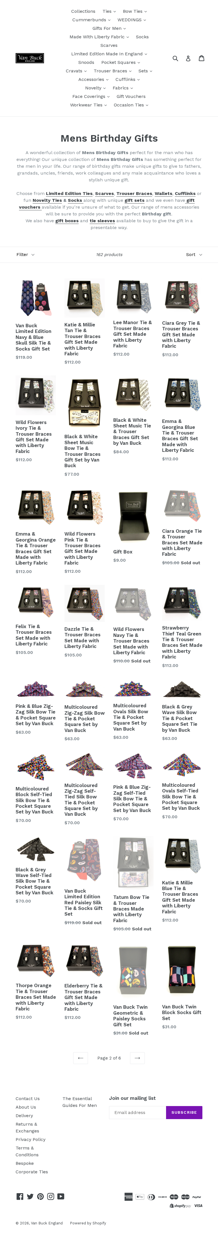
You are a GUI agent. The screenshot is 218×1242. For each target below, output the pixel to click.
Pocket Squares (119, 62)
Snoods (86, 62)
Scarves (109, 45)
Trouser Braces (111, 71)
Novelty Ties (47, 200)
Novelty (94, 88)
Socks (142, 36)
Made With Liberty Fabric (98, 36)
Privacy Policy (30, 1139)
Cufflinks (126, 79)
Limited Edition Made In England (107, 53)
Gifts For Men (108, 28)
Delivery (24, 1115)
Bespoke (25, 1163)
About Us (26, 1107)
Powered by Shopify (88, 1223)
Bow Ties (133, 11)
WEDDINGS (130, 19)
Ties (107, 11)
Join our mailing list (132, 1098)
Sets (144, 71)
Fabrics (121, 88)
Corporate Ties (32, 1171)
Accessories (92, 79)
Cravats (75, 71)
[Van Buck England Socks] (82, 200)
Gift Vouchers (131, 96)
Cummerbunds (90, 19)
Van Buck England (47, 1223)
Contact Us (28, 1098)
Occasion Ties (129, 105)
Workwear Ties (87, 105)
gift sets (134, 200)
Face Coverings (89, 96)
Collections (83, 11)
